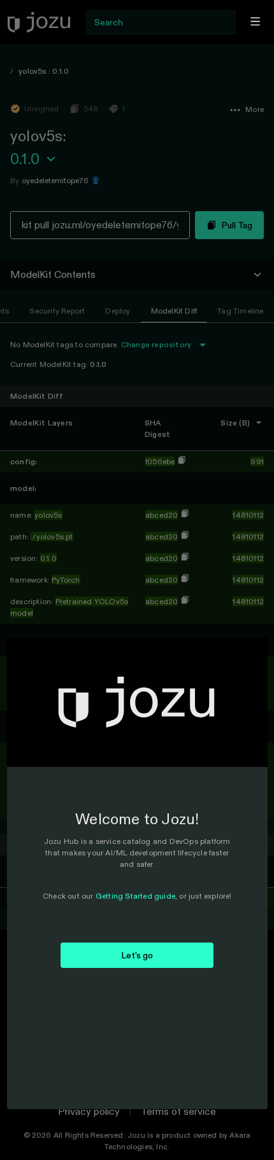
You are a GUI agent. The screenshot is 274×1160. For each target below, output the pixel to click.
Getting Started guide (135, 896)
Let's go (137, 955)
